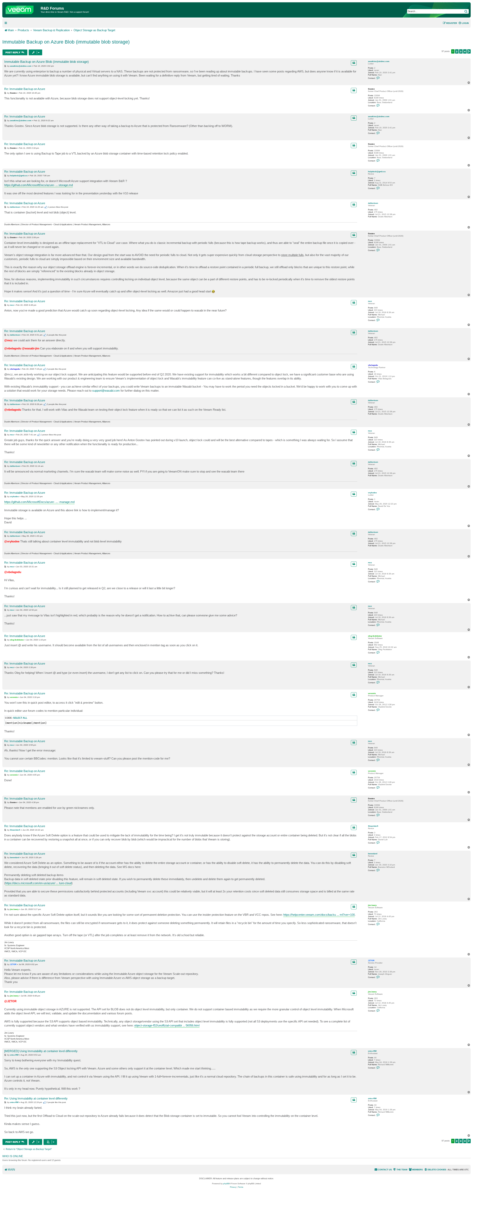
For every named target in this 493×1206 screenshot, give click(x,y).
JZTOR (371, 960)
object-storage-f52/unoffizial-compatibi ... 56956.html (167, 1025)
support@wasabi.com (106, 390)
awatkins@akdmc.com (378, 61)
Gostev (371, 89)
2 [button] (457, 51)
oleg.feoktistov (375, 636)
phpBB (226, 1184)
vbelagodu (373, 365)
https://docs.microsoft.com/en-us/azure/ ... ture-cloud (38, 883)
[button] (469, 51)
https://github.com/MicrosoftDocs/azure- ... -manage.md (39, 502)
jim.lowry (372, 905)
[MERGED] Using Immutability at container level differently (41, 1051)
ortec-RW (372, 1051)
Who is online (12, 1156)
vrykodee (372, 493)
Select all (20, 718)
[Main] (22, 8)
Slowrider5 (373, 826)
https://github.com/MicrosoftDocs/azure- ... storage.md (38, 185)
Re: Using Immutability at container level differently (36, 1098)
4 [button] (465, 51)
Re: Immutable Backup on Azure (24, 89)
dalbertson (373, 203)
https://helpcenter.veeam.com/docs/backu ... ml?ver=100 (319, 914)
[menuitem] (463, 23)
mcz (370, 301)
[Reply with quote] (354, 62)
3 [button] (461, 51)
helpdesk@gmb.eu (377, 171)
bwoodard (372, 854)
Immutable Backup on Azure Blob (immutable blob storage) (66, 41)
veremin (372, 693)
